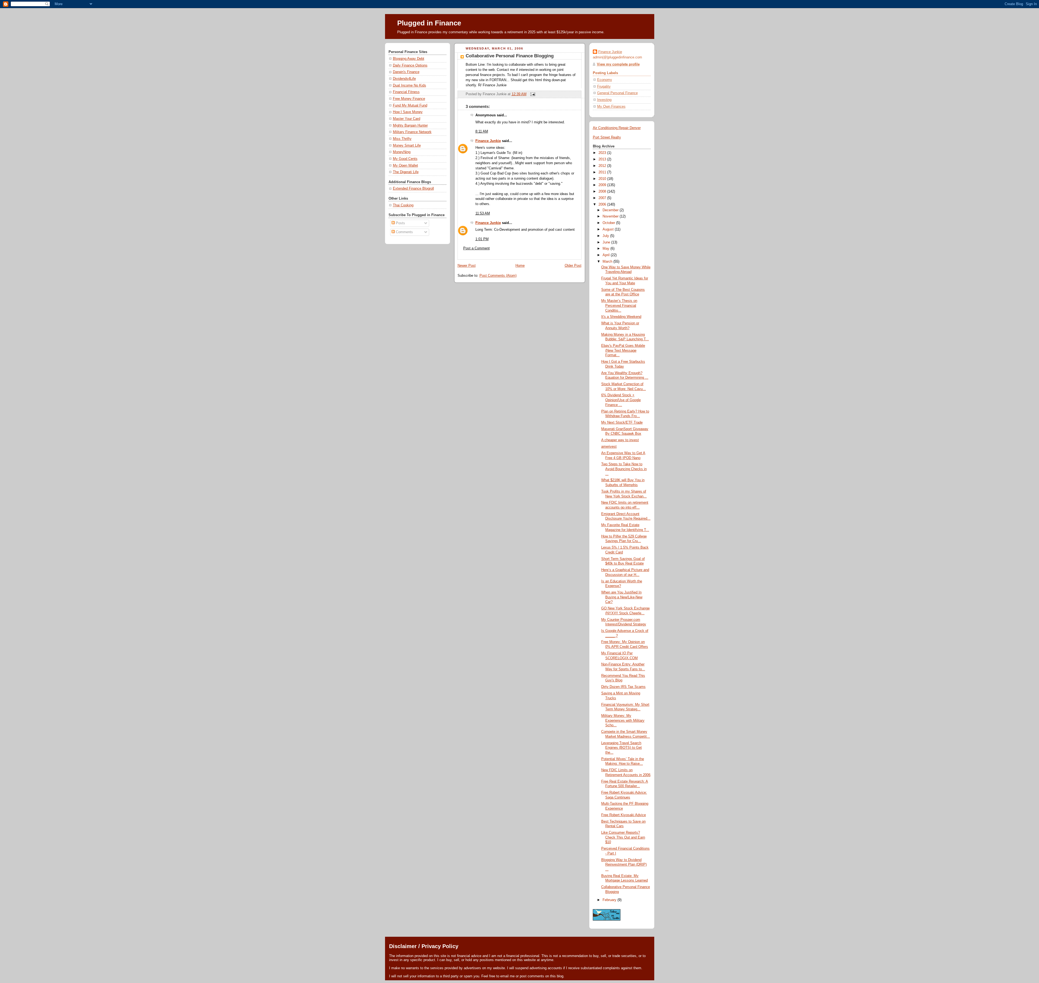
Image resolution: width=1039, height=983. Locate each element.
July (606, 236)
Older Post (573, 266)
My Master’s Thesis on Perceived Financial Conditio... (619, 305)
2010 (603, 179)
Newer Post (467, 266)
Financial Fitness (406, 92)
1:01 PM (482, 239)
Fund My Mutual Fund (410, 105)
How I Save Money (408, 112)
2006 (603, 204)
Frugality (604, 86)
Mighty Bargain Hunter (410, 125)
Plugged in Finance (429, 23)
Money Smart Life (407, 145)
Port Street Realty (607, 137)
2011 (603, 172)
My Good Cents (405, 159)
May (606, 248)
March (608, 261)
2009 (603, 185)
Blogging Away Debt (408, 59)
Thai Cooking (403, 205)
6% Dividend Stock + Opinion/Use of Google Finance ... (621, 400)
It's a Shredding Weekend (621, 317)
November (611, 216)
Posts (400, 223)
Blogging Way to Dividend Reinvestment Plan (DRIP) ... (624, 864)
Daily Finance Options (410, 65)
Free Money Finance (409, 99)
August (609, 229)
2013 (603, 159)
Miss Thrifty (402, 139)
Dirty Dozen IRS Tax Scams (623, 687)
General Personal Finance (617, 93)
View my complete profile (618, 64)
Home (520, 266)
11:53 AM (482, 213)
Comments (404, 232)
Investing (604, 100)
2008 (603, 191)
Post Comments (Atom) (498, 276)
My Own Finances (611, 106)
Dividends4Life (404, 79)
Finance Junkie (488, 141)
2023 (603, 153)
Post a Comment (476, 248)
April (607, 255)
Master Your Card (406, 119)
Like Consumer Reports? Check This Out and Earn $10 (623, 837)
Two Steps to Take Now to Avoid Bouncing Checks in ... (624, 469)
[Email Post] (532, 94)
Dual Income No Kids (409, 85)
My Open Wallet (405, 165)
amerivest (609, 446)
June (607, 242)
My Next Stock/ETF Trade (622, 422)
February (610, 900)
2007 (603, 198)
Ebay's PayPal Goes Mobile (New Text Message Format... (623, 350)
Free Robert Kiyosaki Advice (623, 815)
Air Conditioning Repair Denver (617, 128)
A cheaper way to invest (620, 440)
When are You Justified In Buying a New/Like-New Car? (621, 597)
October (609, 223)
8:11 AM (481, 131)
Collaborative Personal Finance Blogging (510, 55)
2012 (603, 166)
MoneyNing (401, 152)
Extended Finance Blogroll (413, 188)
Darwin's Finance (406, 72)
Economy (604, 80)
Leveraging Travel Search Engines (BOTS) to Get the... (621, 747)
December (611, 210)
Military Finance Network (412, 132)
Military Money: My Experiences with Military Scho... (623, 720)
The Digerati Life (406, 172)
